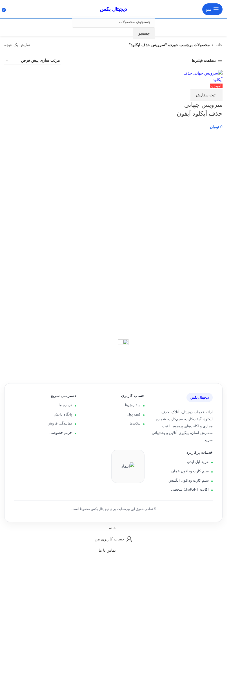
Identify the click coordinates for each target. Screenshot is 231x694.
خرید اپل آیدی (198, 462)
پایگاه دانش (63, 414)
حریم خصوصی (61, 432)
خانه (219, 44)
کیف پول (134, 414)
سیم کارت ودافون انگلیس (188, 480)
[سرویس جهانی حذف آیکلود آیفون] (198, 76)
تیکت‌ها (135, 423)
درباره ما (65, 405)
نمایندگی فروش (60, 423)
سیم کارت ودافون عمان (190, 471)
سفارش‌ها (133, 405)
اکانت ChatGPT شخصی (190, 489)
